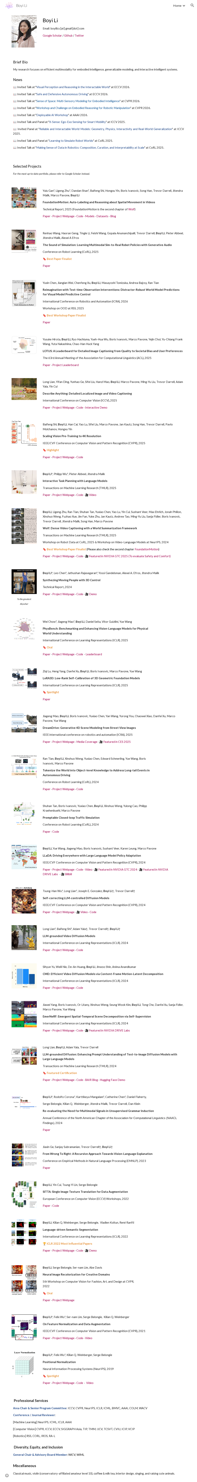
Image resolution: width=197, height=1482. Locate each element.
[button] (192, 5)
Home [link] (177, 5)
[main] (98, 27)
